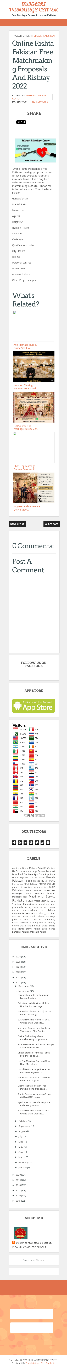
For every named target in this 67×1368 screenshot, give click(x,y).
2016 (18, 1195)
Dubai (15, 877)
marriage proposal (35, 904)
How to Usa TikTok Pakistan (24, 884)
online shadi (29, 916)
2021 (18, 982)
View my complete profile (29, 1247)
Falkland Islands (37, 877)
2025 (18, 961)
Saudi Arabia (34, 900)
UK (23, 904)
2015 (18, 1200)
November (24, 991)
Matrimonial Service (42, 896)
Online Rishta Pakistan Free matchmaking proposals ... (32, 1087)
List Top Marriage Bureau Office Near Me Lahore (34, 1062)
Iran (30, 887)
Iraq (34, 887)
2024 (18, 966)
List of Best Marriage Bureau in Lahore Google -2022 (34, 1071)
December (24, 986)
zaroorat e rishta (37, 931)
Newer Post (17, 524)
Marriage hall (19, 896)
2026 (18, 956)
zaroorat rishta (20, 931)
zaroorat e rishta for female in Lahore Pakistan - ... (33, 996)
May (21, 1146)
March (22, 1157)
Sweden (16, 904)
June (21, 1141)
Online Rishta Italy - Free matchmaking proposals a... (33, 1038)
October (23, 1120)
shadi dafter (34, 925)
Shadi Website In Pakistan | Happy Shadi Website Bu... (36, 1046)
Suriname (51, 901)
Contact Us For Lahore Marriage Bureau (33, 870)
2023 (18, 972)
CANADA (42, 868)
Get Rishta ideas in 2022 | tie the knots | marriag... (34, 1013)
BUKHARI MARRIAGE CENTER (33, 6)
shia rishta (18, 928)
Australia (16, 868)
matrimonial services (23, 913)
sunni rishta (33, 928)
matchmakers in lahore (39, 910)
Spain (43, 900)
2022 (18, 977)
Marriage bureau (45, 893)
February (24, 1162)
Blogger (40, 1260)
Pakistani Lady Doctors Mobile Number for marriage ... (33, 1005)
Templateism (32, 1363)
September (25, 1126)
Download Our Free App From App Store (33, 874)
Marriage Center (22, 893)
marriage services (33, 907)
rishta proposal (38, 922)
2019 (18, 1180)
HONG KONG (48, 880)
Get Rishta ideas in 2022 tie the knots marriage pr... (34, 1079)
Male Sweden (34, 890)
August (22, 1131)
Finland (28, 880)
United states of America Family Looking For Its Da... (34, 1054)
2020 (18, 1174)
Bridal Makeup (29, 868)
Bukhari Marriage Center (34, 1242)
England (24, 877)
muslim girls (42, 913)
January (23, 1167)
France (36, 880)
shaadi (23, 925)
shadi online (48, 925)
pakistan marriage (46, 916)
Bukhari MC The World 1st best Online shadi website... (33, 1021)
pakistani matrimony (43, 919)
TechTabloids (48, 1363)
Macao (40, 887)
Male (46, 887)
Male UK (49, 890)
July (21, 1136)
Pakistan (49, 35)
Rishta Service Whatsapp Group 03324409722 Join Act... (34, 1096)
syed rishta (48, 928)
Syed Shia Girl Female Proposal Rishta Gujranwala (34, 1104)
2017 (18, 1190)
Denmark (50, 871)
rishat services (20, 922)
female (37, 35)
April (21, 1151)
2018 (18, 1185)
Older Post (51, 524)
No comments (40, 101)
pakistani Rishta (21, 919)
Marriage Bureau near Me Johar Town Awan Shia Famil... (34, 1029)
